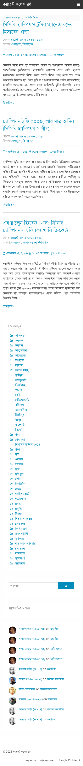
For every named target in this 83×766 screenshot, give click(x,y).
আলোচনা (20, 355)
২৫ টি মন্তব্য (60, 253)
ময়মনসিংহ (21, 410)
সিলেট (19, 429)
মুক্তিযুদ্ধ (19, 539)
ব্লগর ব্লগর (20, 524)
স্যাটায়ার (20, 563)
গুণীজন (19, 459)
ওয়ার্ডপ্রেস (30, 760)
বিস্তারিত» (8, 103)
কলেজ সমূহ (21, 370)
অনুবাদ (19, 345)
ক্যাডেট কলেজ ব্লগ (17, 4)
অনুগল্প (19, 341)
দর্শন (17, 479)
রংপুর (18, 420)
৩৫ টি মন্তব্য (58, 151)
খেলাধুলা (16, 44)
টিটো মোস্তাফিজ (27, 689)
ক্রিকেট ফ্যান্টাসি (55, 679)
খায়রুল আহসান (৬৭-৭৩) (32, 629)
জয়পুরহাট (20, 380)
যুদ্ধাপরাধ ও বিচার (25, 543)
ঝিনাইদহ (28, 44)
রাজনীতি (20, 553)
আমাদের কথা (47, 760)
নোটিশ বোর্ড (41, 242)
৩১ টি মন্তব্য (58, 55)
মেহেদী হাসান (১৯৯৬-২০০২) (26, 40)
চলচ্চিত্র (19, 464)
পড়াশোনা (20, 499)
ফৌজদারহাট (22, 400)
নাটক (18, 489)
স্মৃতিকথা (20, 558)
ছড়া (17, 469)
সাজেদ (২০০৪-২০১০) (31, 699)
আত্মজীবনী (21, 350)
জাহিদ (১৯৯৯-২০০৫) (30, 679)
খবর (17, 435)
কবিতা (19, 365)
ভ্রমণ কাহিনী (22, 534)
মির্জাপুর (19, 415)
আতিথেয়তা (56, 649)
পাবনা (18, 390)
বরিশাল (19, 405)
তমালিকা (54, 629)
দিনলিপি (20, 484)
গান (17, 454)
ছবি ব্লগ (19, 474)
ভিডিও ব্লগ (21, 529)
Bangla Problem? (69, 760)
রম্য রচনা (20, 548)
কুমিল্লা (19, 375)
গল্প (17, 449)
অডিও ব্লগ (20, 335)
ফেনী (18, 395)
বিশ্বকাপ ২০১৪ (23, 519)
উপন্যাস (19, 360)
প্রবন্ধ (18, 504)
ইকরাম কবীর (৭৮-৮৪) (30, 669)
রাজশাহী (20, 425)
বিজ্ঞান (18, 514)
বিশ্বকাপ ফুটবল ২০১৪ (28, 444)
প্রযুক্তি (18, 509)
